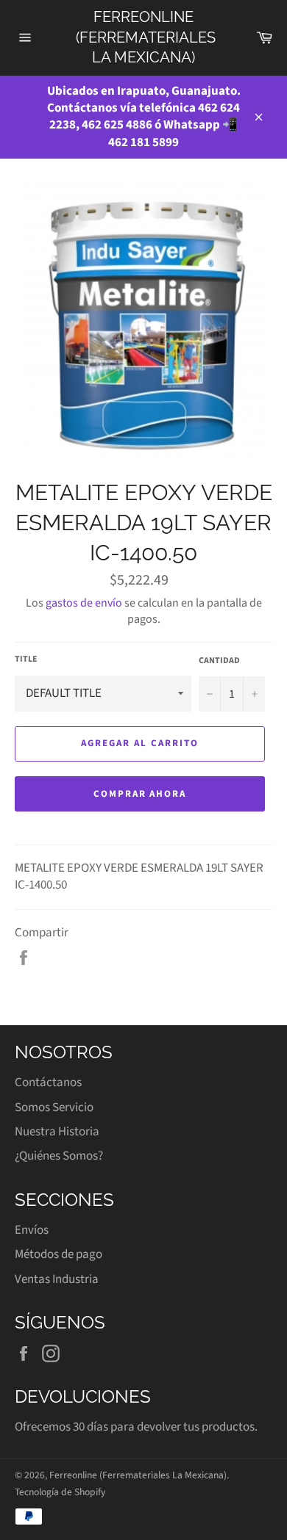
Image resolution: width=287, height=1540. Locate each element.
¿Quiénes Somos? (59, 1156)
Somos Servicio (54, 1107)
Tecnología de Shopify (60, 1492)
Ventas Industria (57, 1279)
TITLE (26, 659)
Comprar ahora (139, 793)
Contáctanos (48, 1082)
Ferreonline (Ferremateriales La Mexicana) (144, 37)
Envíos (32, 1230)
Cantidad (219, 661)
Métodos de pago (58, 1254)
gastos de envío (84, 603)
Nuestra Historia (57, 1131)
